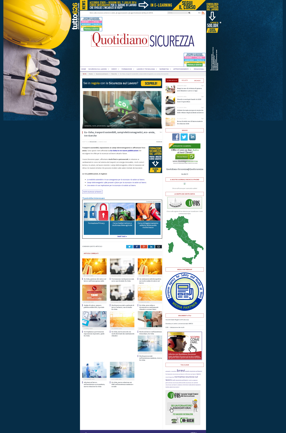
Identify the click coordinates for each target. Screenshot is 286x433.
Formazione (127, 69)
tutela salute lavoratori (172, 387)
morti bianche (170, 377)
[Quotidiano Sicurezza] (143, 41)
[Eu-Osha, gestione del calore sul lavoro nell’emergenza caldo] (94, 266)
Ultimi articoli (172, 80)
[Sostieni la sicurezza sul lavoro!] (184, 359)
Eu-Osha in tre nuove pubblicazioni (124, 151)
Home (83, 69)
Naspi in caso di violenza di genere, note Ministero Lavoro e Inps (189, 89)
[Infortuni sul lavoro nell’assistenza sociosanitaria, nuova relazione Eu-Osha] (94, 370)
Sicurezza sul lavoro (97, 69)
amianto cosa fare (171, 371)
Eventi (114, 69)
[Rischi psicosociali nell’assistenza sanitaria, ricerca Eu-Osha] (150, 343)
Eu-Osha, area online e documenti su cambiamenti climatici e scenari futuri (148, 307)
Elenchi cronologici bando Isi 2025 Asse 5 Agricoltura (189, 100)
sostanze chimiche (183, 385)
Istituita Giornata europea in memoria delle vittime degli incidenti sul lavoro (190, 111)
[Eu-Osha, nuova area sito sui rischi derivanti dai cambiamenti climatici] (122, 319)
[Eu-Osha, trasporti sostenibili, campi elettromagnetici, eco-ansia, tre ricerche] (122, 110)
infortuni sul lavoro (190, 374)
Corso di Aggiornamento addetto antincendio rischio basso (148, 225)
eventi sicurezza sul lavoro (193, 371)
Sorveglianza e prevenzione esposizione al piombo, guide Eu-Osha (94, 334)
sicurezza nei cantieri (192, 382)
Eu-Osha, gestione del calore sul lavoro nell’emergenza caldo (95, 280)
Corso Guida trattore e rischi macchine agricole (122, 224)
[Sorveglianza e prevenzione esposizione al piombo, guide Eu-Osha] (94, 319)
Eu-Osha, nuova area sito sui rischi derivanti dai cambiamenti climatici (122, 334)
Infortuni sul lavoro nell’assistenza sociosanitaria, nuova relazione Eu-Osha (94, 384)
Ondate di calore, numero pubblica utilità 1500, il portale (94, 306)
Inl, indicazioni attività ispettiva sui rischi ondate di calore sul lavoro (150, 281)
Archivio (197, 81)
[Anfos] (183, 424)
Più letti (185, 80)
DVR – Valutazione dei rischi (175, 327)
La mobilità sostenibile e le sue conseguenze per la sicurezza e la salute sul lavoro (115, 180)
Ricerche (159, 142)
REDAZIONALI (199, 69)
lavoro (199, 374)
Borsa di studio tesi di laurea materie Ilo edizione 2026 (190, 122)
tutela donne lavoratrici (194, 385)
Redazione (93, 142)
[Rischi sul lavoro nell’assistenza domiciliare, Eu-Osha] (150, 319)
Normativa (164, 69)
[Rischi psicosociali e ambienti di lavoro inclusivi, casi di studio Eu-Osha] (122, 293)
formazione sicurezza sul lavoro (175, 374)
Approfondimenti (181, 69)
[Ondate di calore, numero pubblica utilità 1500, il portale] (94, 293)
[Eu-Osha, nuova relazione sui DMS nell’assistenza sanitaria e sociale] (122, 370)
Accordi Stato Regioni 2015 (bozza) (177, 320)
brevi (181, 370)
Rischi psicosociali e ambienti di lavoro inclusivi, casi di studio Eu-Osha (122, 307)
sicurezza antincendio (179, 382)
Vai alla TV (184, 174)
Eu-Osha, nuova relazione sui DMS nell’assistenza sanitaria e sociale (122, 384)
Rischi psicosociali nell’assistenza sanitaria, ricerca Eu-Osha (150, 358)
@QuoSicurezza (195, 169)
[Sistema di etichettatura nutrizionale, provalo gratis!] (91, 30)
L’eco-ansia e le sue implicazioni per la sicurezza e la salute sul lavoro (111, 185)
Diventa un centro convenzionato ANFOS (179, 324)
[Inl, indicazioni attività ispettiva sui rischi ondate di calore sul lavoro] (150, 266)
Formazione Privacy (96, 223)
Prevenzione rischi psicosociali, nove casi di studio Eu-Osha (122, 280)
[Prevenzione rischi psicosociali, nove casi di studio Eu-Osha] (122, 266)
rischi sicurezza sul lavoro (92, 192)
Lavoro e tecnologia (146, 69)
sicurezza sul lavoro (171, 385)
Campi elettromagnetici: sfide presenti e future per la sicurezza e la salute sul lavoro (116, 182)
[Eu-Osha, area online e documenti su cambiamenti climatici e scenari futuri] (150, 293)
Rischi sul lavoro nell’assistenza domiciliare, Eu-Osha (150, 333)
